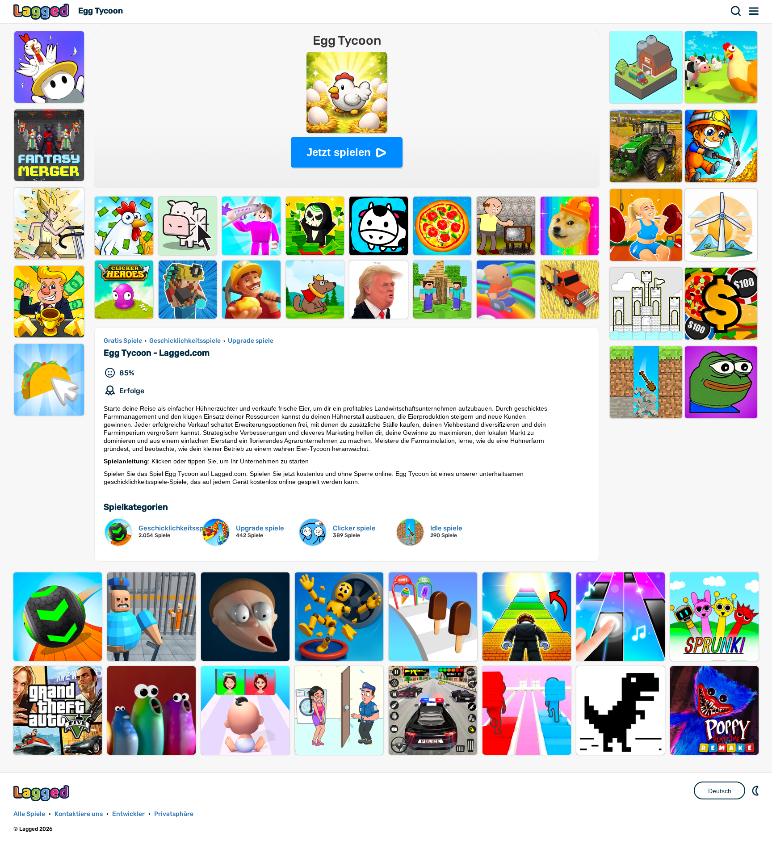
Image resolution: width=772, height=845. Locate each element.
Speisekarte (754, 11)
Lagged (42, 11)
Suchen (736, 11)
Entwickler (128, 814)
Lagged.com (42, 793)
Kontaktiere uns (79, 814)
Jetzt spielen (338, 152)
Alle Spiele (29, 814)
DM (756, 790)
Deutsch (719, 791)
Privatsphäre (173, 814)
